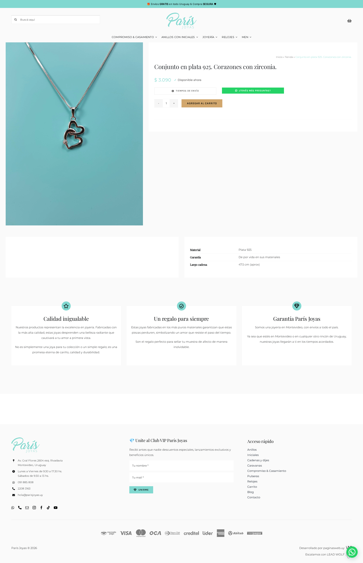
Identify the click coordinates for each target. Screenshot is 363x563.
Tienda (289, 56)
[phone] (20, 507)
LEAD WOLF (336, 554)
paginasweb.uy (334, 548)
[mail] (27, 507)
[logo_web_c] (181, 14)
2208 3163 (24, 488)
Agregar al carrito (202, 103)
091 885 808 (25, 482)
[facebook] (41, 507)
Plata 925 (245, 250)
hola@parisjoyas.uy (30, 495)
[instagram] (34, 507)
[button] (352, 552)
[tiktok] (48, 507)
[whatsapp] (12, 507)
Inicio (279, 56)
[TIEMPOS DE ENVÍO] (185, 91)
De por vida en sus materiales (259, 257)
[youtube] (55, 507)
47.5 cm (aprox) (249, 264)
